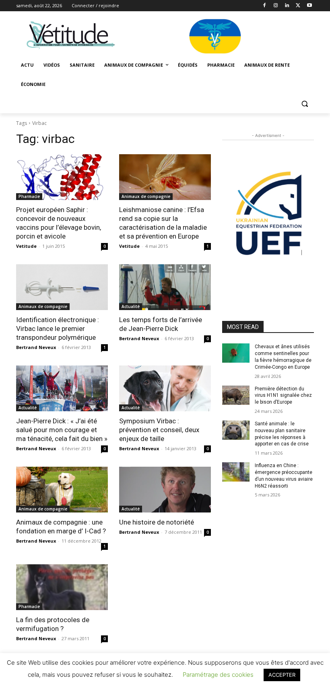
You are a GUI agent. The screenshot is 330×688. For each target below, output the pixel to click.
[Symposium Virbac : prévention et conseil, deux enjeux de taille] (165, 388)
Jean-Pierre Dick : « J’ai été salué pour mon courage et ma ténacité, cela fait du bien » (61, 430)
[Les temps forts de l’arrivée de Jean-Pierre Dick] (165, 287)
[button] (304, 103)
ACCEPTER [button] (281, 675)
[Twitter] (298, 5)
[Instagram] (275, 5)
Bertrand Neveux (36, 347)
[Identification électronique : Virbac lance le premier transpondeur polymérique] (62, 287)
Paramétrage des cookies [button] (218, 674)
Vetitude (26, 246)
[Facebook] (264, 5)
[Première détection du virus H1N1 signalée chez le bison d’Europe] (236, 395)
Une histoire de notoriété (156, 522)
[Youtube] (309, 5)
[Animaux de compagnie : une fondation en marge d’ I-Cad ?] (62, 489)
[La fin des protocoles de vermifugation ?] (62, 587)
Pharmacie (29, 196)
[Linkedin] (287, 5)
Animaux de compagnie (146, 196)
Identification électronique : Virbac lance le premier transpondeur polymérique (57, 328)
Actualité (131, 306)
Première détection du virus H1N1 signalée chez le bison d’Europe (283, 395)
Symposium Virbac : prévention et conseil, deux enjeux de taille (159, 430)
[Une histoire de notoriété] (165, 489)
